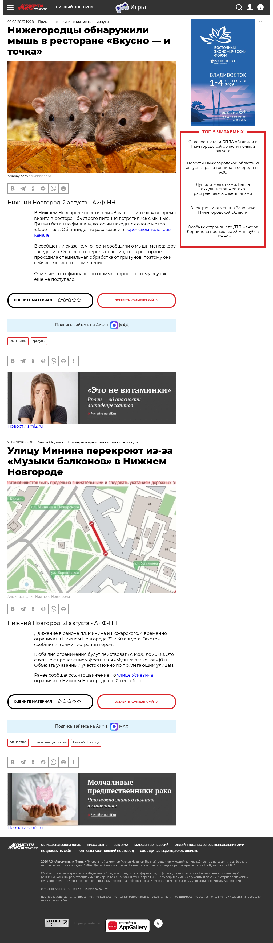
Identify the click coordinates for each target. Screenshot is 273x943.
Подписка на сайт (56, 851)
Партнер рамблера (87, 923)
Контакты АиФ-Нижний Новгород (106, 851)
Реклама (121, 845)
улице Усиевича (134, 675)
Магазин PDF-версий (151, 845)
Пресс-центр (97, 845)
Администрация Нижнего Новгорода (38, 597)
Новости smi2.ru (25, 426)
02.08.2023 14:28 (20, 22)
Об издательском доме (61, 845)
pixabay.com (41, 176)
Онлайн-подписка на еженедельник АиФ (209, 845)
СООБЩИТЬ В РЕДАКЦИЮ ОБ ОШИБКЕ (169, 851)
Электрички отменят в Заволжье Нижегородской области (223, 210)
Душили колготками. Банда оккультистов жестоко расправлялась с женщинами (223, 189)
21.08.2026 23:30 (20, 442)
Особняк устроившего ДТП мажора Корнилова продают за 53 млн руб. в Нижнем (223, 231)
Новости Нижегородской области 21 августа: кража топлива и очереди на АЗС (223, 168)
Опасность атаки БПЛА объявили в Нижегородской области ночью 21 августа (223, 146)
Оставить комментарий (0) (137, 300)
